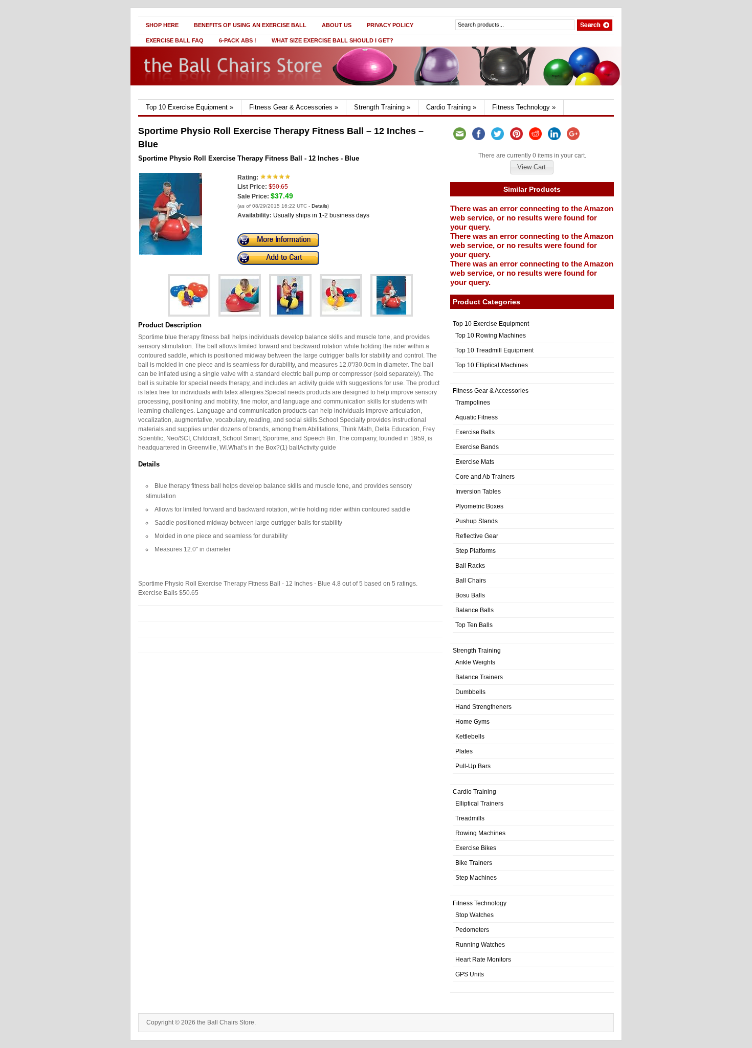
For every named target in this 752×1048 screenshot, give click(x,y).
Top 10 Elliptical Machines (491, 365)
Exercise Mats (474, 461)
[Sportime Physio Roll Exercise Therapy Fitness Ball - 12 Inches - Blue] (170, 252)
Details (319, 206)
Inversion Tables (478, 491)
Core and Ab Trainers (485, 476)
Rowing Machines (480, 833)
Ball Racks (470, 565)
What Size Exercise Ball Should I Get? (332, 40)
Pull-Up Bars (473, 766)
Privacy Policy (390, 25)
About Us (336, 25)
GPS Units (469, 974)
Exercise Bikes (475, 848)
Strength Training (382, 107)
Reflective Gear (476, 536)
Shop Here (162, 25)
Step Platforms (475, 550)
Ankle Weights (475, 662)
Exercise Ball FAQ (175, 40)
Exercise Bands (477, 447)
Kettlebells (469, 736)
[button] (531, 167)
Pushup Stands (476, 521)
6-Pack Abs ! (237, 40)
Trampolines (472, 402)
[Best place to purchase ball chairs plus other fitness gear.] (236, 97)
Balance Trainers (479, 677)
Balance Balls (474, 610)
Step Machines (476, 877)
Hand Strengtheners (483, 706)
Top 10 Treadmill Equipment (494, 350)
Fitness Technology (524, 107)
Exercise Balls (475, 432)
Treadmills (469, 818)
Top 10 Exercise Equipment (189, 107)
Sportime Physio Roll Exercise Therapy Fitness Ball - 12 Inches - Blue (248, 158)
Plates (464, 751)
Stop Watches (474, 915)
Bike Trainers (473, 862)
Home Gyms (472, 721)
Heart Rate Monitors (483, 959)
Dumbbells (470, 692)
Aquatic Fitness (476, 417)
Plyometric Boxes (479, 506)
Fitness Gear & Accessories (293, 107)
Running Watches (480, 944)
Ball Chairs (470, 580)
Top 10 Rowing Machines (490, 335)
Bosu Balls (470, 595)
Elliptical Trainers (479, 803)
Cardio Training (451, 107)
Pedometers (472, 929)
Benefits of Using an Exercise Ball (250, 25)
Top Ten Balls (474, 625)
